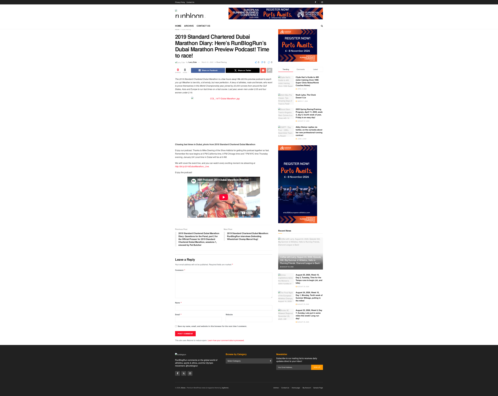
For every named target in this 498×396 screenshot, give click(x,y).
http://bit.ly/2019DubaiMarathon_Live (192, 166)
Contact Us (190, 2)
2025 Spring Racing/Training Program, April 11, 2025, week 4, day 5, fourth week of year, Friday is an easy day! (309, 113)
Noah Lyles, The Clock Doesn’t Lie (306, 96)
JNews (183, 388)
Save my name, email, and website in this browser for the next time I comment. (212, 326)
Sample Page (318, 388)
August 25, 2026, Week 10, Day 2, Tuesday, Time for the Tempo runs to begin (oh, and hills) (309, 278)
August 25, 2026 (287, 267)
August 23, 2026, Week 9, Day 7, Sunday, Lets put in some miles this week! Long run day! (309, 314)
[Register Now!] (276, 13)
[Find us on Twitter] (319, 2)
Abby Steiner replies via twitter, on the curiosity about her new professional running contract (309, 131)
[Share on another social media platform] (269, 70)
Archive (189, 25)
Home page (296, 388)
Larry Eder (192, 62)
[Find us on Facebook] (315, 2)
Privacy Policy (180, 2)
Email (178, 314)
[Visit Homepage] (190, 13)
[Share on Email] (263, 70)
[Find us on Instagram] (322, 2)
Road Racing (186, 29)
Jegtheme (225, 388)
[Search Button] (322, 26)
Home (178, 25)
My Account (307, 388)
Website (229, 314)
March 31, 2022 (207, 62)
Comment (180, 270)
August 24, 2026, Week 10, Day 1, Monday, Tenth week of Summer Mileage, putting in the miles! (309, 296)
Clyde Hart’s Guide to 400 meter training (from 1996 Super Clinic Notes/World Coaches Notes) (307, 81)
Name (178, 302)
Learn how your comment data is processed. (226, 340)
